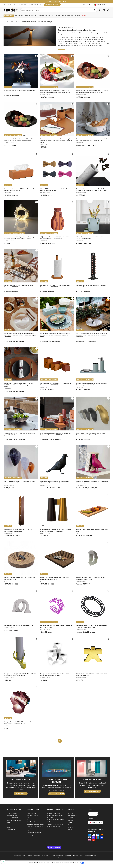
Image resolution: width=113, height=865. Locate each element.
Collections (15, 22)
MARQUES (77, 15)
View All (70, 829)
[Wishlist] (104, 10)
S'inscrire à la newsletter (34, 832)
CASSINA (70, 813)
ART (72, 15)
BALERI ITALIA (71, 818)
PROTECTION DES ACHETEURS (18, 4)
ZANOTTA (70, 827)
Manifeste (9, 822)
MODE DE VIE (66, 15)
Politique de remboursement (55, 819)
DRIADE (70, 822)
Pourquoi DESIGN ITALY (13, 818)
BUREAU (33, 15)
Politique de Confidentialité (55, 824)
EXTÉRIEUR (58, 15)
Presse (9, 827)
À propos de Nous (12, 813)
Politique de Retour (52, 821)
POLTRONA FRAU (73, 815)
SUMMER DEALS (8, 15)
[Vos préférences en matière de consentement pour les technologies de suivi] (3, 862)
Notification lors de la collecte (39, 863)
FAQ (28, 830)
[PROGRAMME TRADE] (21, 768)
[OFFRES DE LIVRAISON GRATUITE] (57, 768)
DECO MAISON (49, 15)
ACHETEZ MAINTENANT (56, 793)
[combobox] (58, 10)
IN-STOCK (84, 15)
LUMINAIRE (41, 15)
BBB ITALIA (71, 820)
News (8, 825)
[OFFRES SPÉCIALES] (92, 768)
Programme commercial (14, 820)
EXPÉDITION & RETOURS (35, 4)
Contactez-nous (31, 813)
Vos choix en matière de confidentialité (65, 863)
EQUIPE (6, 4)
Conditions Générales (53, 813)
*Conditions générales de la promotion (55, 816)
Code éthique (11, 829)
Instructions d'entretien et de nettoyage (35, 827)
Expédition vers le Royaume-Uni (36, 824)
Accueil (6, 22)
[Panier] (108, 10)
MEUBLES (27, 15)
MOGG (69, 825)
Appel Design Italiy (12, 815)
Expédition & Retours (33, 821)
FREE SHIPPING (19, 15)
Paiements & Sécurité (33, 815)
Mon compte (30, 835)
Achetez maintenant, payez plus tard (36, 818)
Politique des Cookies (53, 826)
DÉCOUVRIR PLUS (20, 793)
